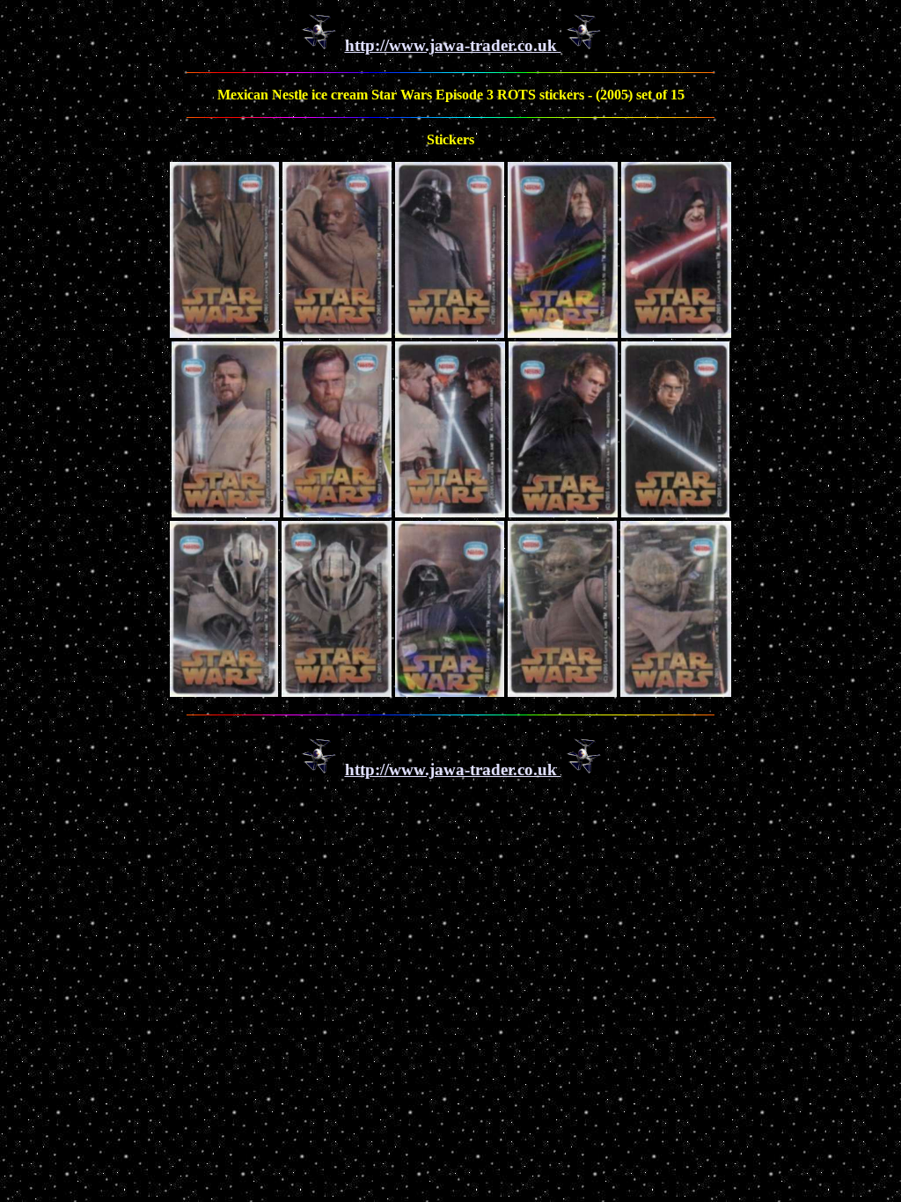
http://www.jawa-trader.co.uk (453, 45)
